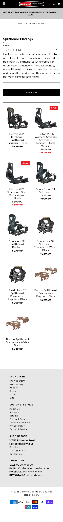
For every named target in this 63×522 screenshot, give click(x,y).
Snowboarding (17, 381)
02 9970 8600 (24, 465)
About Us (14, 409)
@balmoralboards (32, 472)
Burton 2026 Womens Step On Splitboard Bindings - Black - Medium (46, 140)
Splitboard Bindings (36, 23)
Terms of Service (18, 429)
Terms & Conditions (20, 423)
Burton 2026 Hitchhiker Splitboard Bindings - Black (17, 138)
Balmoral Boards (29, 492)
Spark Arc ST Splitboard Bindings (17, 244)
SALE (12, 395)
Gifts (11, 398)
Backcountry (16, 384)
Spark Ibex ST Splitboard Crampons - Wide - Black (45, 246)
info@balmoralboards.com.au (33, 468)
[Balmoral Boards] (31, 4)
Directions (14, 447)
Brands (13, 391)
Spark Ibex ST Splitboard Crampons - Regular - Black (17, 295)
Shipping (14, 412)
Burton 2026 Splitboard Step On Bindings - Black (17, 193)
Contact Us (15, 454)
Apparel (13, 388)
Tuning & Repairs (18, 419)
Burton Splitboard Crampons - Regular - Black (45, 293)
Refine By (31, 92)
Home (20, 23)
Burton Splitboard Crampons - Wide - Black (17, 342)
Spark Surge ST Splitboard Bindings (45, 192)
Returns (13, 416)
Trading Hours (17, 451)
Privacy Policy (17, 426)
